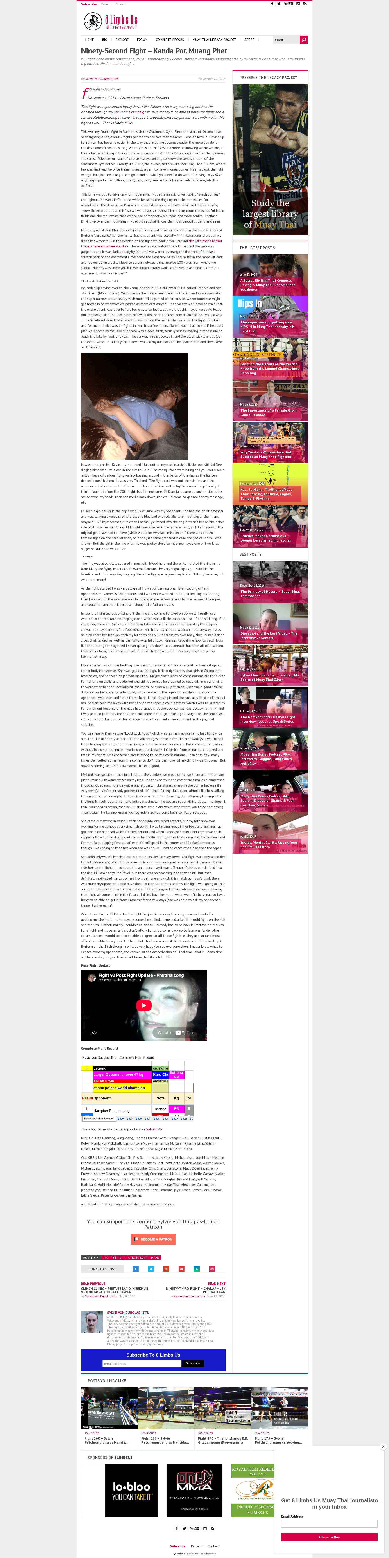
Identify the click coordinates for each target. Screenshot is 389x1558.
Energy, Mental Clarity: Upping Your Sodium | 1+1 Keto (268, 844)
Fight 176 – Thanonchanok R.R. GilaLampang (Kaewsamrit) (223, 1440)
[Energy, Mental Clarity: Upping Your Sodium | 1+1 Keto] (270, 852)
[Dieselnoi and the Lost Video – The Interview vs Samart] (270, 643)
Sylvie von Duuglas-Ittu (101, 79)
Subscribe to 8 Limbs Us (153, 1355)
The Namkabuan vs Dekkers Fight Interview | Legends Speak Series (267, 719)
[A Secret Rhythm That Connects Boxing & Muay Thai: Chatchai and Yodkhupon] (270, 294)
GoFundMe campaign (129, 112)
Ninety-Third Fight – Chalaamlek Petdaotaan (196, 1290)
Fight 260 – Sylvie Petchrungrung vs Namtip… (107, 1440)
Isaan (155, 1258)
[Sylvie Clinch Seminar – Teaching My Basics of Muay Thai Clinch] (270, 685)
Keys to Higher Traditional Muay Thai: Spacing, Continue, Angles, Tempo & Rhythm (266, 494)
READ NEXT (217, 1284)
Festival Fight (136, 1258)
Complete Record (170, 39)
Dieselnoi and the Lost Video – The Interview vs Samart (269, 635)
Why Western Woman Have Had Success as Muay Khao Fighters (265, 454)
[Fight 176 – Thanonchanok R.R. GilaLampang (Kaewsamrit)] (222, 1427)
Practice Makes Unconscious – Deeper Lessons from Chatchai (265, 537)
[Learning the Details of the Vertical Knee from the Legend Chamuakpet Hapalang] (270, 378)
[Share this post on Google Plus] (166, 1269)
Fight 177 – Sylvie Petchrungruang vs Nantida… (165, 1440)
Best (250, 554)
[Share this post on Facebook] (135, 1269)
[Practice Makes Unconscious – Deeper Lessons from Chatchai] (270, 545)
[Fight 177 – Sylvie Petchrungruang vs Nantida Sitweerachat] (166, 1427)
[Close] (383, 1446)
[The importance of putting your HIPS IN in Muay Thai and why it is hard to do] (270, 336)
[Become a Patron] (270, 234)
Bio (104, 39)
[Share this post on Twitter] (151, 1269)
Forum (142, 39)
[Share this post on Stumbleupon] (197, 1269)
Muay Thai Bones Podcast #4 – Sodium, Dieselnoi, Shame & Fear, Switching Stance (267, 800)
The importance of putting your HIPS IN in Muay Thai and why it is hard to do (267, 326)
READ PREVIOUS (93, 1284)
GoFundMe (154, 1129)
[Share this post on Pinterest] (181, 1269)
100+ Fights (112, 1258)
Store (249, 39)
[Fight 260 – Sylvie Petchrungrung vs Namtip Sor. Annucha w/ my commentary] (109, 1427)
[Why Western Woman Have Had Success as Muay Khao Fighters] (270, 462)
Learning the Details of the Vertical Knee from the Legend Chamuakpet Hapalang (269, 368)
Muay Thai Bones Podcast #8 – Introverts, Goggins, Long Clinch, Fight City (266, 758)
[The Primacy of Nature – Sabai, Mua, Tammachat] (270, 601)
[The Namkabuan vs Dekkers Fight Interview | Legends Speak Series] (270, 726)
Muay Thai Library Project (214, 39)
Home (89, 39)
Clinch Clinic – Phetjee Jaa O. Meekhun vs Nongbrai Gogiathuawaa (114, 1290)
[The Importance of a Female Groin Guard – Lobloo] (270, 420)
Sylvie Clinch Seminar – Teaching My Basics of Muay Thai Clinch (269, 677)
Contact (121, 4)
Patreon (106, 4)
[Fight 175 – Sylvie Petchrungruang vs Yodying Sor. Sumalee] (279, 1427)
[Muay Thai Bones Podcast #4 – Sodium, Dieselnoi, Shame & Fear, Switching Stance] (270, 810)
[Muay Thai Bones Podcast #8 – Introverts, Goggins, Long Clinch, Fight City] (270, 768)
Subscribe (89, 4)
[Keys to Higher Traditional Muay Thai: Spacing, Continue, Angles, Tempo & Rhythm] (270, 504)
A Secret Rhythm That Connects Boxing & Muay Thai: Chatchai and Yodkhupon (268, 285)
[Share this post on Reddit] (212, 1269)
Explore (122, 39)
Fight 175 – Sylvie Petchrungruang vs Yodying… (278, 1440)
